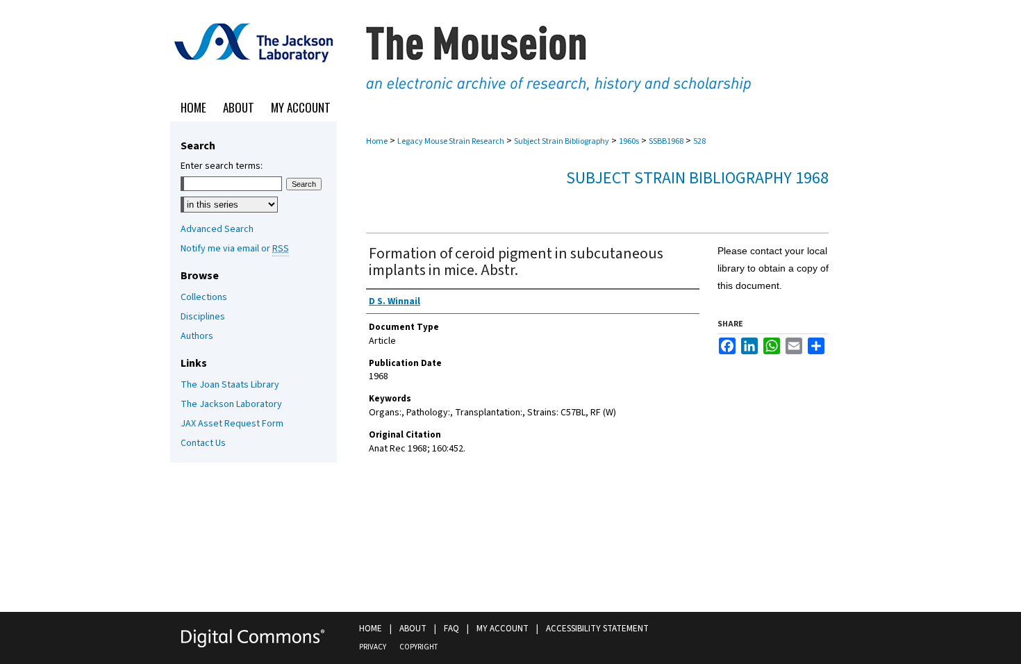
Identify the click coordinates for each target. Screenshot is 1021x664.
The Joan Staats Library (230, 385)
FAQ (451, 628)
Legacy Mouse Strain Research (450, 141)
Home (377, 141)
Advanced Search (217, 229)
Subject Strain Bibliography (561, 141)
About (412, 628)
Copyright (418, 647)
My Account (502, 628)
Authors (197, 336)
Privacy (372, 647)
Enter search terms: (222, 166)
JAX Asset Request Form (232, 424)
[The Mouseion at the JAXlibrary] (510, 47)
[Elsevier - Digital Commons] (253, 638)
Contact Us (203, 443)
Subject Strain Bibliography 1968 (697, 178)
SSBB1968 (666, 141)
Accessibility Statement (597, 628)
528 (699, 141)
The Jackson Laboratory (231, 404)
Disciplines (203, 317)
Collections (204, 297)
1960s (629, 141)
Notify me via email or (235, 249)
